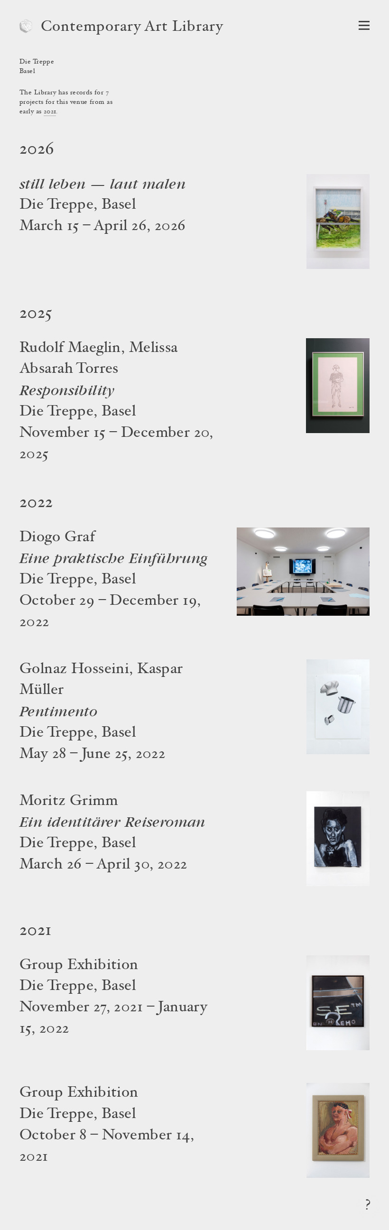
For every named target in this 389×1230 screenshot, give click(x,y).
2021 (50, 112)
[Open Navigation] (364, 25)
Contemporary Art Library (132, 27)
